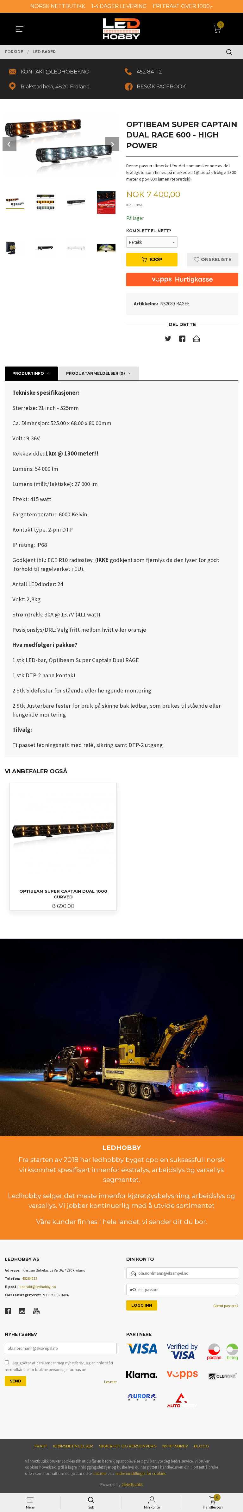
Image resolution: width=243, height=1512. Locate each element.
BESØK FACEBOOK (161, 87)
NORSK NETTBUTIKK (57, 6)
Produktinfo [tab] (28, 373)
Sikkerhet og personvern (127, 1446)
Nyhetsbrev (175, 1446)
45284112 (29, 1278)
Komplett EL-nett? (148, 230)
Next (112, 144)
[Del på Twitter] (168, 340)
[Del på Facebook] (182, 340)
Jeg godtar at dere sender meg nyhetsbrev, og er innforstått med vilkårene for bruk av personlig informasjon (59, 1366)
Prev (9, 144)
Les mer (110, 1381)
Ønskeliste (215, 259)
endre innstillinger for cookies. (140, 1473)
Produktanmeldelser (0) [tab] (95, 373)
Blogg (201, 1446)
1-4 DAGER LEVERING (119, 6)
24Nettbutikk (132, 1484)
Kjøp (156, 259)
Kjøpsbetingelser (73, 1446)
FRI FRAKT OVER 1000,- (183, 6)
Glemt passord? (225, 1305)
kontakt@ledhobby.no (38, 1286)
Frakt (40, 1446)
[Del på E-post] (196, 340)
